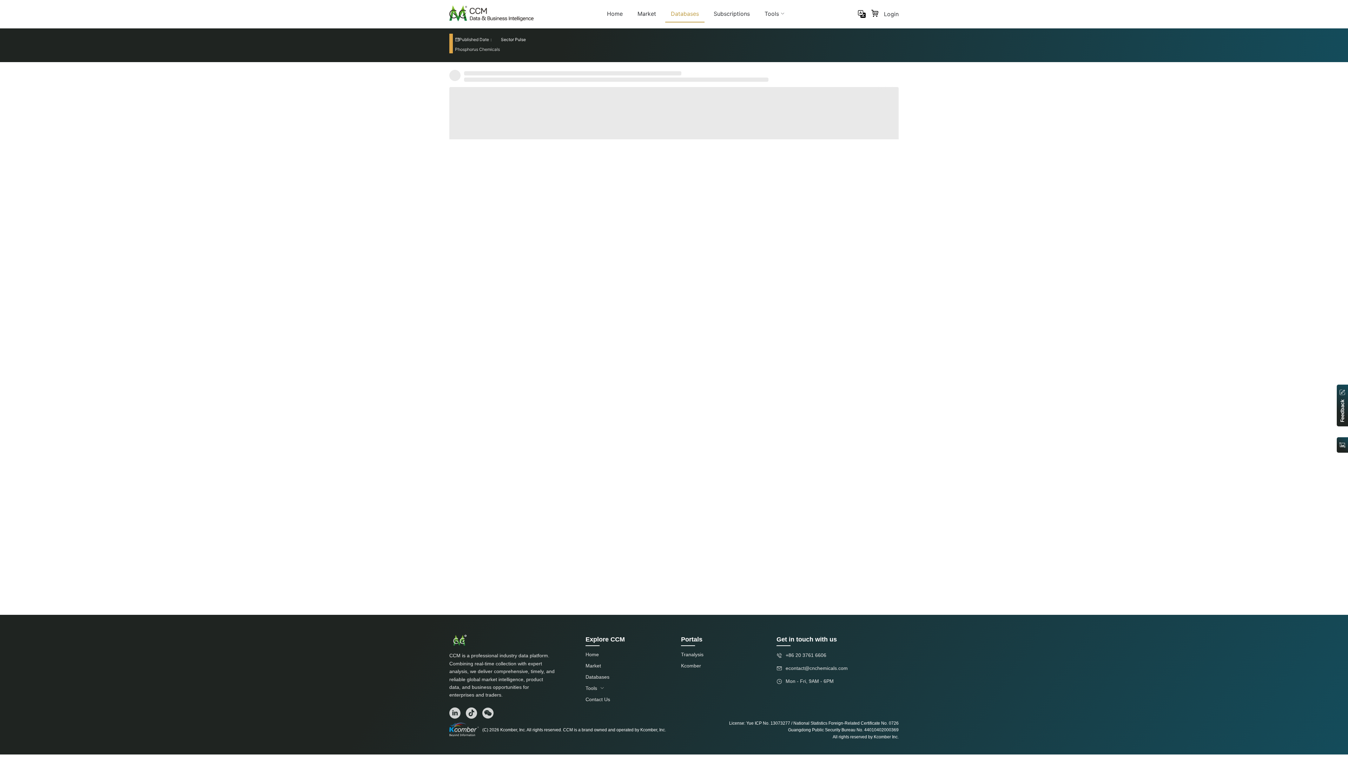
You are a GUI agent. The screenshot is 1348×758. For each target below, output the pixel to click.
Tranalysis (692, 654)
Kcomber (691, 666)
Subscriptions (732, 13)
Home (615, 13)
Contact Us (598, 699)
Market (646, 13)
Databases (685, 13)
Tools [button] (772, 13)
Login (891, 14)
